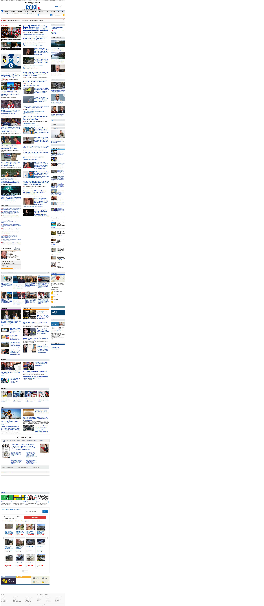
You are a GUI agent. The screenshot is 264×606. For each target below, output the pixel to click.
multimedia (3, 388)
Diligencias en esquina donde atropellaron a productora (33, 45)
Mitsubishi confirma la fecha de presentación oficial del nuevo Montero (42, 411)
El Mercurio (7, 0)
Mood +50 (3, 275)
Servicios (53, 11)
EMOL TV (14, 599)
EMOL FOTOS (15, 600)
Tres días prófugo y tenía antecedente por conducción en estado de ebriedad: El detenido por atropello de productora (11, 221)
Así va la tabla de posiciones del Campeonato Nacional (15, 380)
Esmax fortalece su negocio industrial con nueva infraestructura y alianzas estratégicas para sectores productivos (31, 285)
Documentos (16, 13)
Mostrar (33, 3)
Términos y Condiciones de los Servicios (35, 604)
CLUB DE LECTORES (41, 596)
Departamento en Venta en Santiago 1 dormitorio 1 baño (41, 532)
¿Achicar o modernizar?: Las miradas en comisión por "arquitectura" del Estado (35, 80)
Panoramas (55, 294)
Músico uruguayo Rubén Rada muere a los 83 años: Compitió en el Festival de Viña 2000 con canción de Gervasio (41, 212)
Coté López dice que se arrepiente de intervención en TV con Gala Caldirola (15, 352)
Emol (2, 0)
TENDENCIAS (15, 596)
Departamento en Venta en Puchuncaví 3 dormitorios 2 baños (9, 533)
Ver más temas (54, 124)
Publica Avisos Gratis (56, 348)
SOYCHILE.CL (48, 601)
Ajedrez (39, 501)
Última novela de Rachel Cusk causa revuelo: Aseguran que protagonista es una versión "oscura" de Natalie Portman (43, 348)
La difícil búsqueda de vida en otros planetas (57, 28)
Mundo (26, 11)
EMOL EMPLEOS (28, 599)
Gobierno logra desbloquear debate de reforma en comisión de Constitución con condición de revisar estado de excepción (11, 225)
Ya (43, 454)
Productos (34, 520)
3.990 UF (59, 260)
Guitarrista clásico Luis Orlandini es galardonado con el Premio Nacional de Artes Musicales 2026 (41, 139)
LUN (46, 599)
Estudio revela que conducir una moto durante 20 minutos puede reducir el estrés (9, 421)
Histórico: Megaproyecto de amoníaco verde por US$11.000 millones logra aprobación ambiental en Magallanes (36, 74)
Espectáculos (33, 11)
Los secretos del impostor (11, 252)
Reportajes (35, 440)
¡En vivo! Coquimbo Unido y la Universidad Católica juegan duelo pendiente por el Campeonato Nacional (9, 236)
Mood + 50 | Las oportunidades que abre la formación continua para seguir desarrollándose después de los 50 (6, 302)
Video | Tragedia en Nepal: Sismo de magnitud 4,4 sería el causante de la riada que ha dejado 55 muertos (57, 178)
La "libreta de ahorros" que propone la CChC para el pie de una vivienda (36, 153)
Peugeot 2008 (39, 562)
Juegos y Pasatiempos (28, 13)
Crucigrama (27, 501)
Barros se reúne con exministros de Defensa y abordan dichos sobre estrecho (36, 106)
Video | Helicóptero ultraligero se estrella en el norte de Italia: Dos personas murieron (41, 99)
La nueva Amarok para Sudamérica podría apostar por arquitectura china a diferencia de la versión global (35, 419)
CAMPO (47, 596)
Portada (3, 440)
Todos (3, 520)
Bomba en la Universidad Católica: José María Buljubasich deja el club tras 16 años (10, 372)
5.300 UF (53, 227)
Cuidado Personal (56, 296)
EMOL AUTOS (27, 596)
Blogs (12, 0)
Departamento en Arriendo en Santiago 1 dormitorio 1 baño (20, 547)
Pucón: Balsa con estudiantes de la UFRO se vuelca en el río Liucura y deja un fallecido (36, 147)
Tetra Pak (15, 291)
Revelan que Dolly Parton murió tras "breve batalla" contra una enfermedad (43, 331)
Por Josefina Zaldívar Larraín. (7, 266)
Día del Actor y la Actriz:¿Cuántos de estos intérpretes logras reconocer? (35, 323)
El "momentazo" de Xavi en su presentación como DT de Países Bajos (35, 372)
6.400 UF (53, 244)
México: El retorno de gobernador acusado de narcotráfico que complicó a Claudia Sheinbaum (57, 115)
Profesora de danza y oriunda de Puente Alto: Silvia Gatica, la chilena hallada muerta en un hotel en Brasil (41, 201)
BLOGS (38, 600)
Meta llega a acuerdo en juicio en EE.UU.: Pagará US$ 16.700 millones (15, 330)
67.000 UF (59, 235)
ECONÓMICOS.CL (58, 596)
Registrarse (61, 7)
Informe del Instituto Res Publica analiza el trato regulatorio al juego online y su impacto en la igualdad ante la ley (43, 301)
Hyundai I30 (7, 562)
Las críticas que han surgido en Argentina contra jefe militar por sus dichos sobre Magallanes (57, 103)
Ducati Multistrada (40, 546)
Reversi (2, 501)
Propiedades (34, 0)
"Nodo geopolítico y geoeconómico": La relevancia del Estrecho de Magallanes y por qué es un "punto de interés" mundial (57, 61)
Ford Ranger (28, 546)
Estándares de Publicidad (47, 604)
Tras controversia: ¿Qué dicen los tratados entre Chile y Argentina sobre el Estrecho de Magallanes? (57, 49)
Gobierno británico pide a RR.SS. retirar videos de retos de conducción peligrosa (15, 345)
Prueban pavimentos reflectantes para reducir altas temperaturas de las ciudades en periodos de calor (10, 428)
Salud (52, 320)
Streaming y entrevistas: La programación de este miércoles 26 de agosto (25, 20)
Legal (16, 0)
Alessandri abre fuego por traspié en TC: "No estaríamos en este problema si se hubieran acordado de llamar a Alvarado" (36, 183)
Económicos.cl (47, 0)
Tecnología (6, 13)
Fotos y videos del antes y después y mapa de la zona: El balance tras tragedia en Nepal (58, 91)
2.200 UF (59, 252)
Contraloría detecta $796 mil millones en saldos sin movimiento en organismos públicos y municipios (34, 192)
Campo (19, 0)
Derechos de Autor (17, 604)
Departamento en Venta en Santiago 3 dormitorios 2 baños (9, 547)
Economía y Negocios (11, 440)
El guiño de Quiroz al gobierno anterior (30, 159)
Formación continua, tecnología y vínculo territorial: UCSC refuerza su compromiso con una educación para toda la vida (43, 285)
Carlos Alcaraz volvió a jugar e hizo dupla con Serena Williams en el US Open (35, 377)
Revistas (3, 441)
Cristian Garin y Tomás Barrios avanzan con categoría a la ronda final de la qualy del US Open (10, 147)
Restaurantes (55, 299)
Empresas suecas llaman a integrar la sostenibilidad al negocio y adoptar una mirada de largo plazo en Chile (18, 301)
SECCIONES (5, 25)
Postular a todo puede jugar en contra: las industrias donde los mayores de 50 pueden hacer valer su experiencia (57, 141)
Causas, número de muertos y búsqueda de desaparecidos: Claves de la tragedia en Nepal (41, 60)
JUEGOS (3, 576)
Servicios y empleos (25, 520)
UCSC (39, 275)
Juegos (3, 492)
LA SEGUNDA (48, 600)
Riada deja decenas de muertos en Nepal (31, 68)
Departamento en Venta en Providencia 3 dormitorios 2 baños (30, 533)
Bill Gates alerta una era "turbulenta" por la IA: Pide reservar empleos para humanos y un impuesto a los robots (57, 74)
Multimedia (22, 13)
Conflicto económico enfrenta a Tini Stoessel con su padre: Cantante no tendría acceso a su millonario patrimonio (41, 165)
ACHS (26, 291)
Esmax (26, 275)
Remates (40, 520)
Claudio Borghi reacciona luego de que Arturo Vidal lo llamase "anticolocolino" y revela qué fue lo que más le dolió (57, 185)
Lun (62, 0)
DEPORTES (3, 599)
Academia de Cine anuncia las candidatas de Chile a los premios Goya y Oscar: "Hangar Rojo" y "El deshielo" (43, 314)
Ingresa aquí (35, 517)
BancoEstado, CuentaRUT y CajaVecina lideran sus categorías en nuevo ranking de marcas (18, 285)
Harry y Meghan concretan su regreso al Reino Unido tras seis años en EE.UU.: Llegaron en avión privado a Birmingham (11, 322)
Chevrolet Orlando (19, 562)
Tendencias (40, 11)
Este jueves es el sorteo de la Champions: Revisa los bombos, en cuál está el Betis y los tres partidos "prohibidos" (10, 93)
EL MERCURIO (39, 599)
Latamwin (40, 291)
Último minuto (4, 205)
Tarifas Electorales (36, 467)
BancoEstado (16, 275)
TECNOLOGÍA (3, 601)
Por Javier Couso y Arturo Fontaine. (8, 263)
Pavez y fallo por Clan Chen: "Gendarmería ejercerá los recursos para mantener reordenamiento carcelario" (35, 118)
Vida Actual (41, 440)
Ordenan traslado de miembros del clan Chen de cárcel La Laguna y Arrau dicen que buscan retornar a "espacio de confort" (57, 192)
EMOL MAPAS (54, 273)
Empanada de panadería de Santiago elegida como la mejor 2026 (15, 337)
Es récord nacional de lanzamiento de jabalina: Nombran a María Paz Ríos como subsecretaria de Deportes (41, 51)
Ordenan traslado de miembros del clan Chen (32, 125)
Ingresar (56, 7)
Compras (55, 302)
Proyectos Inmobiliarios (57, 291)
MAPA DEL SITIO (28, 601)
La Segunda (58, 0)
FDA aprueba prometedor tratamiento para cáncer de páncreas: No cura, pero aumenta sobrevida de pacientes (41, 174)
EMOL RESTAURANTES (17, 601)
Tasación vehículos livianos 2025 (7, 467)
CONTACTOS (27, 600)
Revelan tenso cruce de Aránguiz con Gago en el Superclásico (41, 364)
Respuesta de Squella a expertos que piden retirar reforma (34, 34)
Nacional (6, 11)
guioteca (53, 306)
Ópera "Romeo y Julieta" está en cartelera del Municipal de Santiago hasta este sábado (35, 339)
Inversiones (24, 0)
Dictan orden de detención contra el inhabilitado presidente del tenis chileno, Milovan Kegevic (10, 164)
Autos (30, 0)
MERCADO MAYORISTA (57, 601)
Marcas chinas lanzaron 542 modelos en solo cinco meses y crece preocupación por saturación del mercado (41, 428)
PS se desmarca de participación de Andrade (31, 85)
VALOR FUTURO (58, 599)
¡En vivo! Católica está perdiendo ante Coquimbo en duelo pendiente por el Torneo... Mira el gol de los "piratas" (10, 76)
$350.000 (53, 269)
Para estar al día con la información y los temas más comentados (11, 40)
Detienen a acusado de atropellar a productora (32, 43)
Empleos (40, 0)
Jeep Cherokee (29, 562)
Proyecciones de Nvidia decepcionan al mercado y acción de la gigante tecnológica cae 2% (41, 90)
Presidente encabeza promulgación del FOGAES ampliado (34, 157)
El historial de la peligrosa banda (29, 123)
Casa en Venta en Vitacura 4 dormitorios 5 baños (20, 532)
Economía (13, 11)
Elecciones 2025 (37, 13)
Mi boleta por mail (55, 347)
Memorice (15, 501)
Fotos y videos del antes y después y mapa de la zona (33, 65)
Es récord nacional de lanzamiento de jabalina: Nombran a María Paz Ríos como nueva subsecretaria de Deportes (10, 216)
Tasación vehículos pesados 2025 (23, 467)
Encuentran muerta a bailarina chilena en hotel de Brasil (33, 206)
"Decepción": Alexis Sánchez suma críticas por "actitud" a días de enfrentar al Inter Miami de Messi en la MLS (57, 153)
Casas (53, 0)
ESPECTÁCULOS (4, 600)
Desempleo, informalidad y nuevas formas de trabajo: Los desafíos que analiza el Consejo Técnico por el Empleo (30, 301)
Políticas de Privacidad (24, 604)
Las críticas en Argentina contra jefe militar (31, 113)
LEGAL (38, 601)
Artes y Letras (29, 440)
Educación (11, 13)
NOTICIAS (3, 596)
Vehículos (17, 520)
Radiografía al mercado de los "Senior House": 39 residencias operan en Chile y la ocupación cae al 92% (41, 130)
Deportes (20, 11)
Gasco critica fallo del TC (28, 188)
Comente (18, 259)
